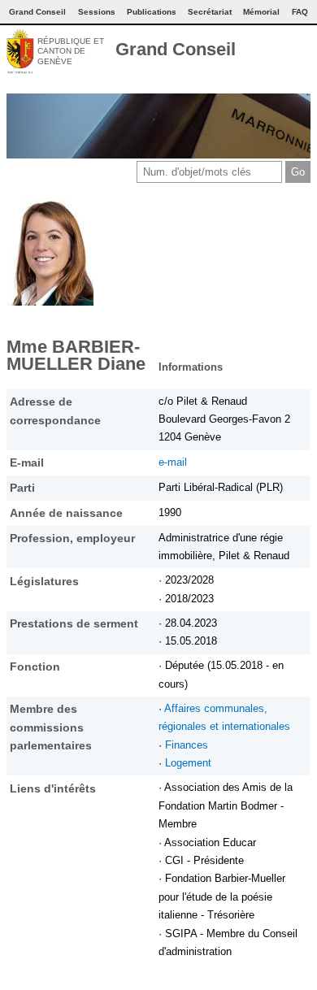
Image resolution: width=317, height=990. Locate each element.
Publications (151, 11)
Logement (188, 763)
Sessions (96, 11)
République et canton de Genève (70, 51)
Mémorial (261, 11)
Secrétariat (210, 11)
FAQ (300, 11)
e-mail (172, 462)
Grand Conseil (175, 49)
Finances (186, 745)
